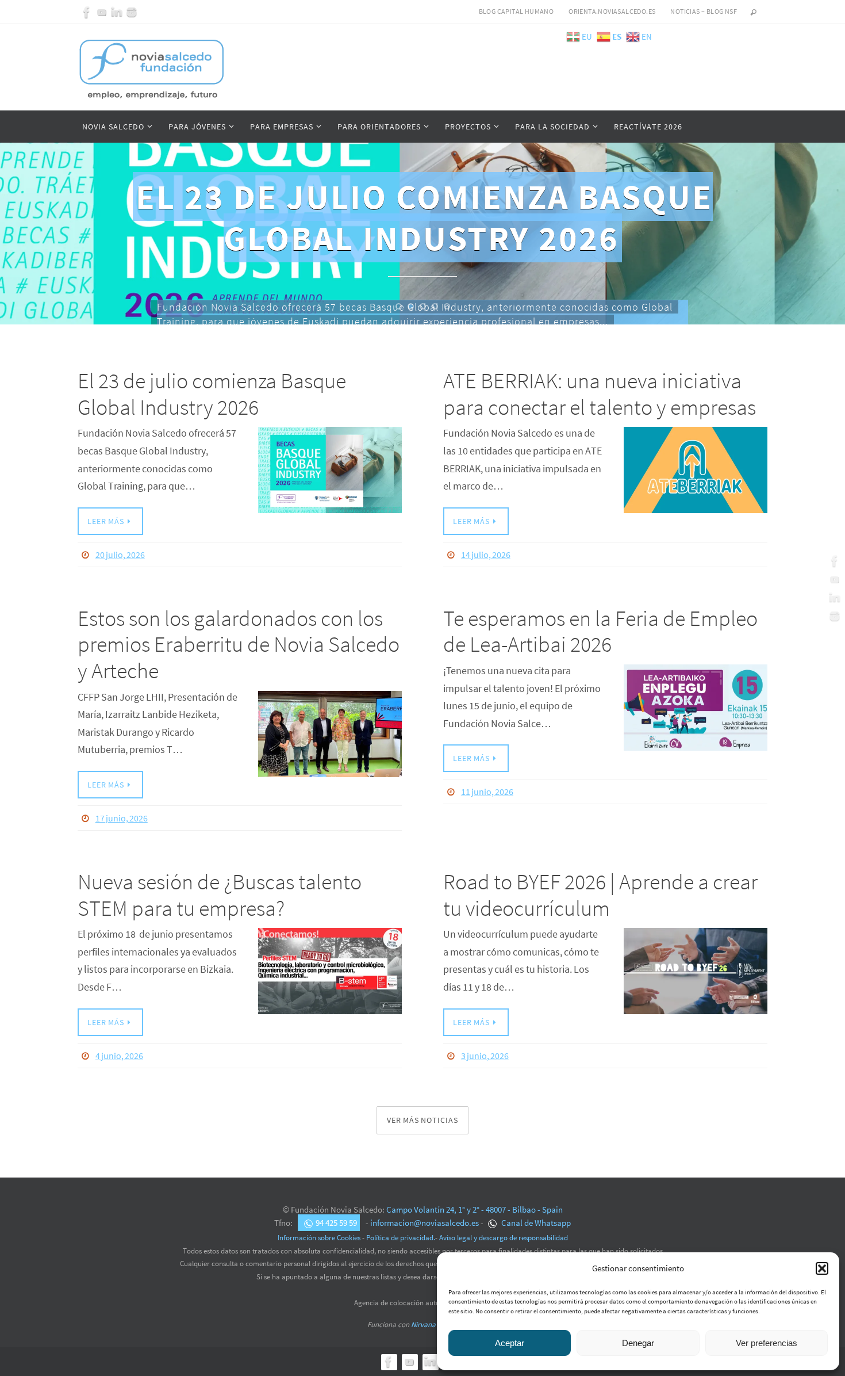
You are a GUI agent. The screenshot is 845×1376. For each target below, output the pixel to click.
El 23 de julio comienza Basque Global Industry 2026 (212, 394)
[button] (822, 1268)
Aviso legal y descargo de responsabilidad (503, 1238)
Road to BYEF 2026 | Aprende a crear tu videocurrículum (600, 895)
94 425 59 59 (336, 1222)
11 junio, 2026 (487, 791)
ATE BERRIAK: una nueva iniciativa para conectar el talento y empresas (601, 394)
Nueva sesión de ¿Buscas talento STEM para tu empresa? (220, 895)
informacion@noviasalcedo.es (424, 1222)
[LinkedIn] (116, 12)
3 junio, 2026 (485, 1055)
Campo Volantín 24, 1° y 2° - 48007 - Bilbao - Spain (474, 1209)
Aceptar (509, 1343)
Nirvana (423, 1324)
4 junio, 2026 (119, 1055)
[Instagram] (131, 12)
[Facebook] (87, 12)
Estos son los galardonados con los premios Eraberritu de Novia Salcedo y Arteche (239, 644)
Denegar (638, 1343)
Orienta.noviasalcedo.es (612, 11)
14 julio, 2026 (485, 554)
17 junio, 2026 (121, 818)
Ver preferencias (766, 1343)
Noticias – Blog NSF (703, 11)
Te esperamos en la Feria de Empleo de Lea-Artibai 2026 (600, 631)
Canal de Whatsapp (535, 1222)
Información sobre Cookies (319, 1238)
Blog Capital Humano (516, 11)
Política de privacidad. (400, 1238)
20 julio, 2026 (120, 554)
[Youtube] (102, 12)
